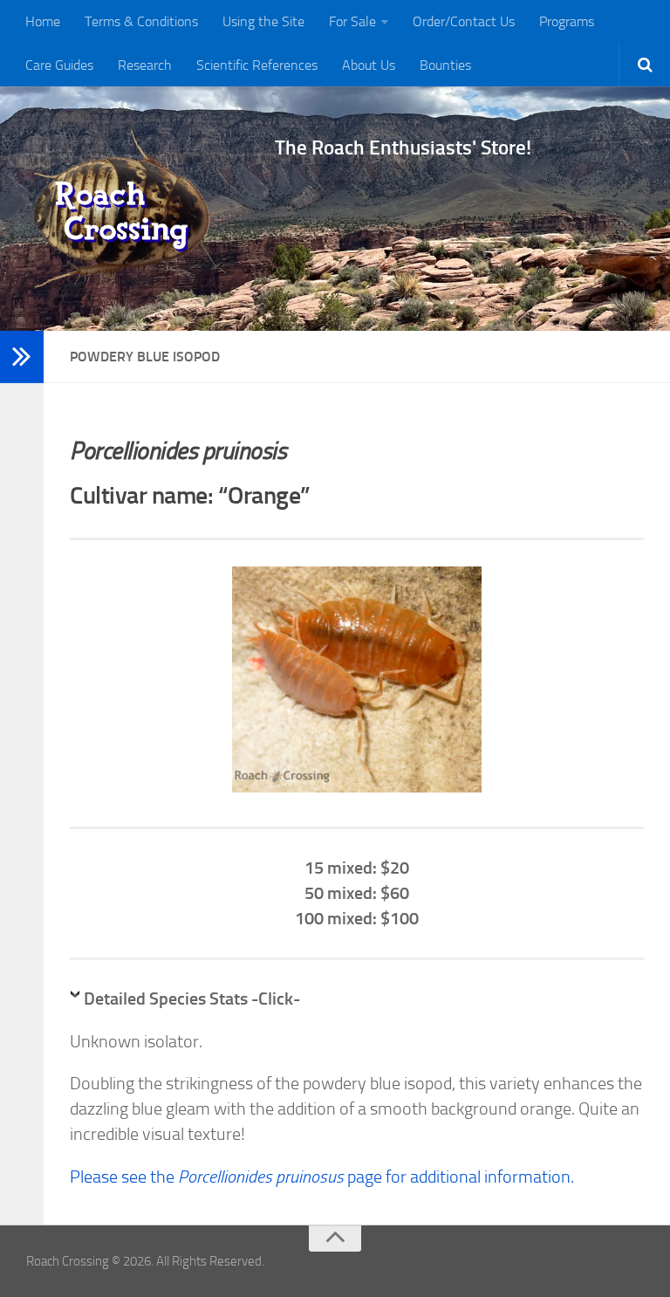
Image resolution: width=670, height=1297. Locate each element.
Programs (566, 21)
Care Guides (59, 65)
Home (42, 21)
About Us (368, 65)
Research (145, 65)
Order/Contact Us (464, 21)
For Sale (352, 21)
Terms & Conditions (141, 21)
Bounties (445, 65)
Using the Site (263, 21)
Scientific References (257, 65)
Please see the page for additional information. (322, 1176)
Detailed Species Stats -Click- (192, 998)
